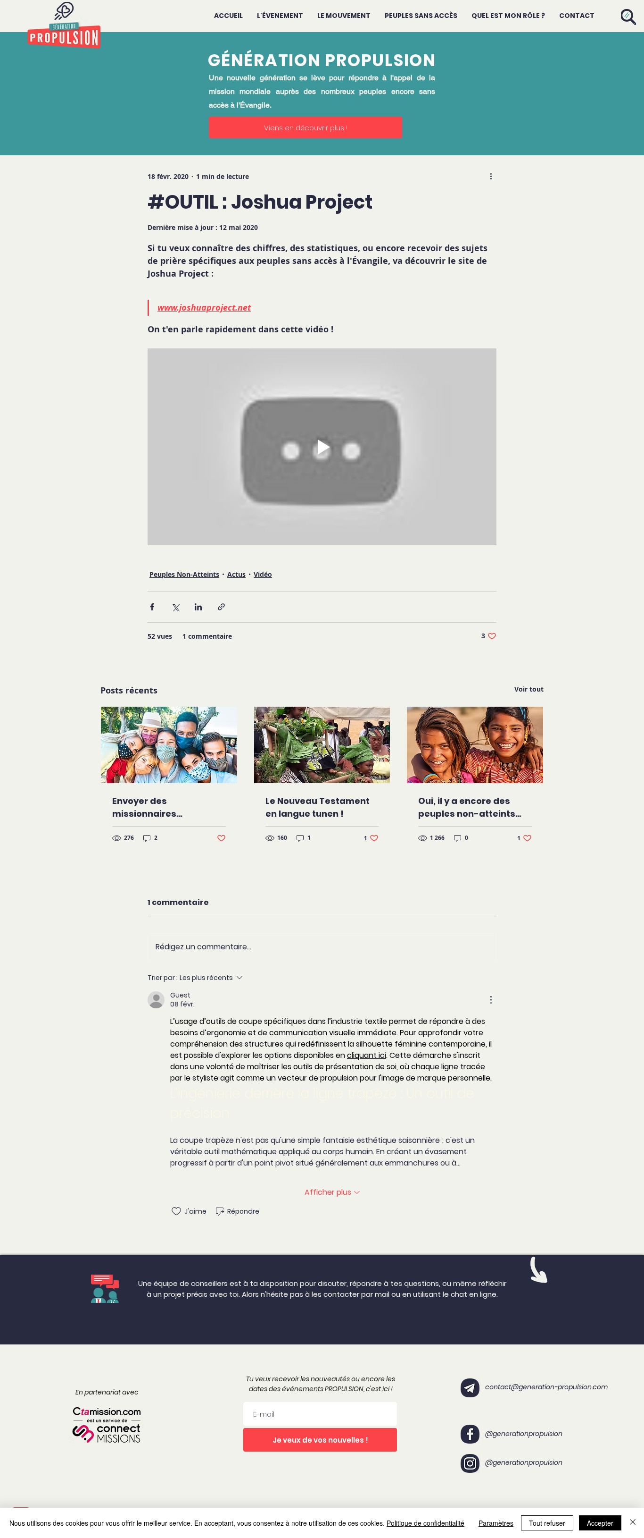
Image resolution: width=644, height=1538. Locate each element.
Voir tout (529, 688)
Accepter (600, 1523)
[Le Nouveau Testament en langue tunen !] (322, 745)
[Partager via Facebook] (152, 606)
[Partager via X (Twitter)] (175, 606)
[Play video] (322, 446)
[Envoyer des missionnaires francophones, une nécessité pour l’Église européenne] (169, 745)
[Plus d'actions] (490, 176)
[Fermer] (632, 1522)
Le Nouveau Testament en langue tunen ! (317, 807)
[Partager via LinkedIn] (198, 606)
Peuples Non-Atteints (184, 574)
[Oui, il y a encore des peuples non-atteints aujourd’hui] (475, 745)
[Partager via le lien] (221, 606)
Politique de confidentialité (425, 1523)
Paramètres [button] (496, 1523)
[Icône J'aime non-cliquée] (176, 1211)
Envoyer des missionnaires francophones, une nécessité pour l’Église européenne (162, 807)
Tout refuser (547, 1523)
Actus (236, 574)
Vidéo (263, 574)
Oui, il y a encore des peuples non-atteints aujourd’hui (466, 807)
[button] (628, 17)
